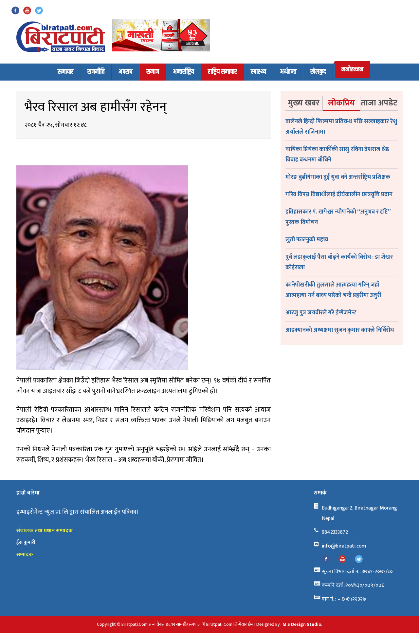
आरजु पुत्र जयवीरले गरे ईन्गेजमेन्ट (320, 313)
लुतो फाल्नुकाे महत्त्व (306, 240)
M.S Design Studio (301, 624)
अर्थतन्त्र (288, 72)
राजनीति (96, 72)
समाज (152, 72)
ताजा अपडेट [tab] (379, 103)
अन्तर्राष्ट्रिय (183, 72)
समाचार (66, 72)
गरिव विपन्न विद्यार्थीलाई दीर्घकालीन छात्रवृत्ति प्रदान (338, 194)
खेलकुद (318, 72)
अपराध (125, 72)
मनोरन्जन (352, 70)
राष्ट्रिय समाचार (222, 72)
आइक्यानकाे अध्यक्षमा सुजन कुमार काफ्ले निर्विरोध (339, 330)
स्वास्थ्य (258, 72)
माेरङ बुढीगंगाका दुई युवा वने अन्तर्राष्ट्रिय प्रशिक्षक (337, 177)
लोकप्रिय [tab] (341, 103)
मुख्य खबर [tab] (303, 103)
